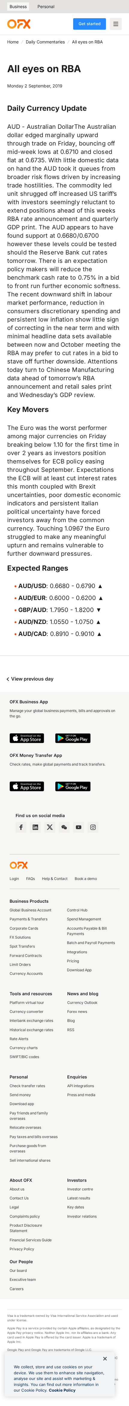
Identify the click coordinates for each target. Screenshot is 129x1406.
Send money (20, 1095)
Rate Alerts (19, 1039)
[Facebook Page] (21, 827)
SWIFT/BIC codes (24, 1056)
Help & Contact (55, 878)
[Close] (105, 1358)
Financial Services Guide (31, 1240)
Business (18, 6)
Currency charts (24, 1048)
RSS (70, 1030)
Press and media (81, 1095)
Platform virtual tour (27, 1002)
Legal (14, 1207)
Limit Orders (20, 964)
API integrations (80, 1086)
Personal (46, 6)
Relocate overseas (25, 1127)
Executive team (23, 1279)
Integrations (77, 952)
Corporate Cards (24, 928)
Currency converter (27, 1011)
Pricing (73, 961)
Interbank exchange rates (31, 1020)
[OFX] (18, 24)
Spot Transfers (22, 946)
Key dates (75, 1207)
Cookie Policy (62, 1390)
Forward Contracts (26, 955)
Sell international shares (30, 1160)
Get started (89, 23)
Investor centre (80, 1189)
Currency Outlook (82, 1002)
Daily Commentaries (45, 41)
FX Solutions (20, 937)
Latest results (78, 1198)
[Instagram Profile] (93, 827)
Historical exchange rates (31, 1030)
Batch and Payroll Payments (91, 942)
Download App (79, 970)
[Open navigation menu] (116, 24)
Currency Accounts (26, 973)
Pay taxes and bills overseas (34, 1136)
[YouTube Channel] (78, 827)
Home (13, 41)
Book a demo (86, 878)
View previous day (31, 679)
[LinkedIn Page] (35, 827)
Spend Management (84, 919)
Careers (16, 1289)
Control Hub (77, 910)
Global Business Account (30, 910)
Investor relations (82, 1216)
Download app (22, 1104)
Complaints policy (25, 1216)
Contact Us (19, 1198)
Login (14, 878)
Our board (18, 1270)
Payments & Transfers (28, 919)
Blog (71, 1020)
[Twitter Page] (49, 827)
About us (17, 1189)
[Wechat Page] (64, 827)
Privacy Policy (22, 1249)
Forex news (77, 1011)
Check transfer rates (27, 1086)
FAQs (30, 878)
